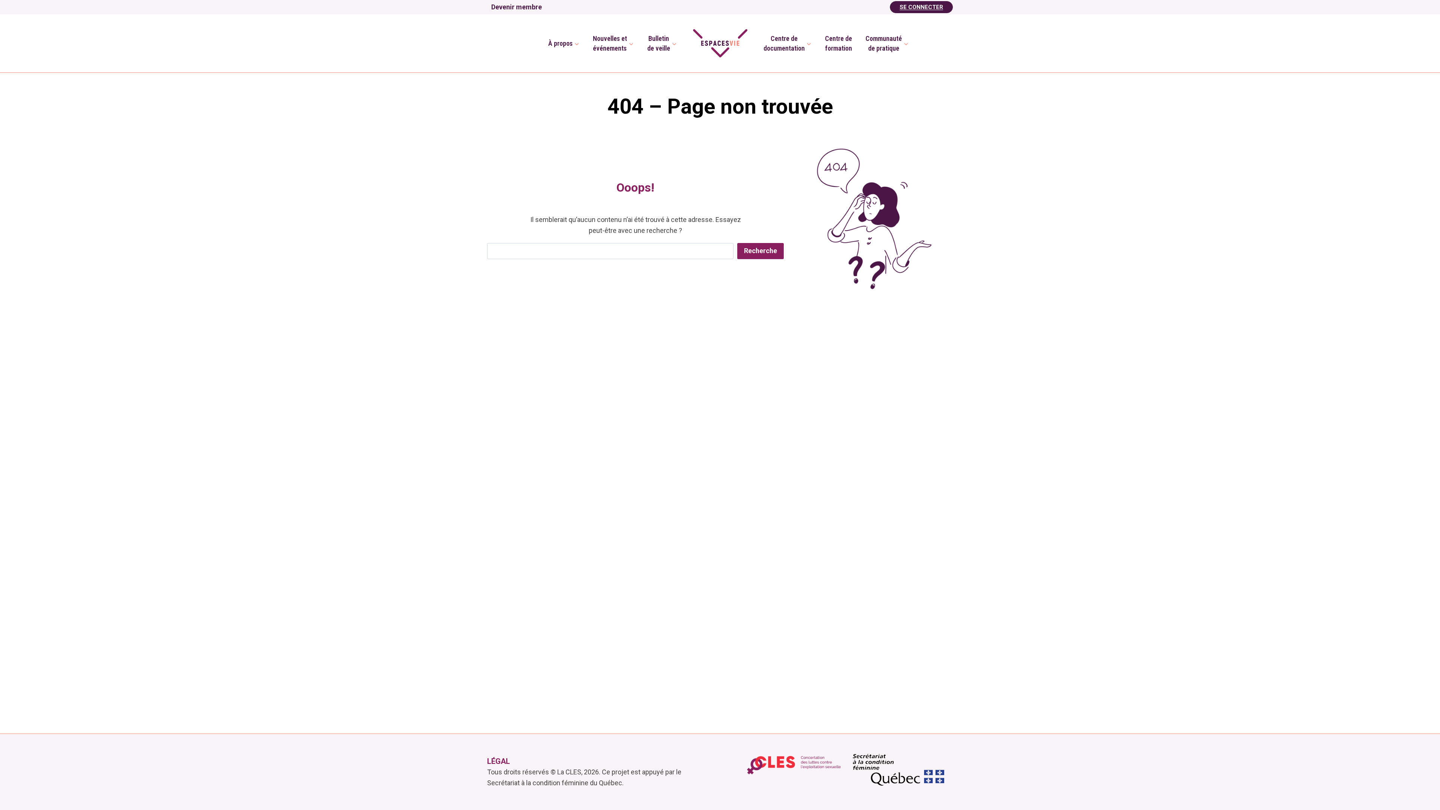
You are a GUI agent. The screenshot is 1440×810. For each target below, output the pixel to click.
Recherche (760, 251)
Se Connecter (921, 7)
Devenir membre (516, 7)
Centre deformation (838, 43)
